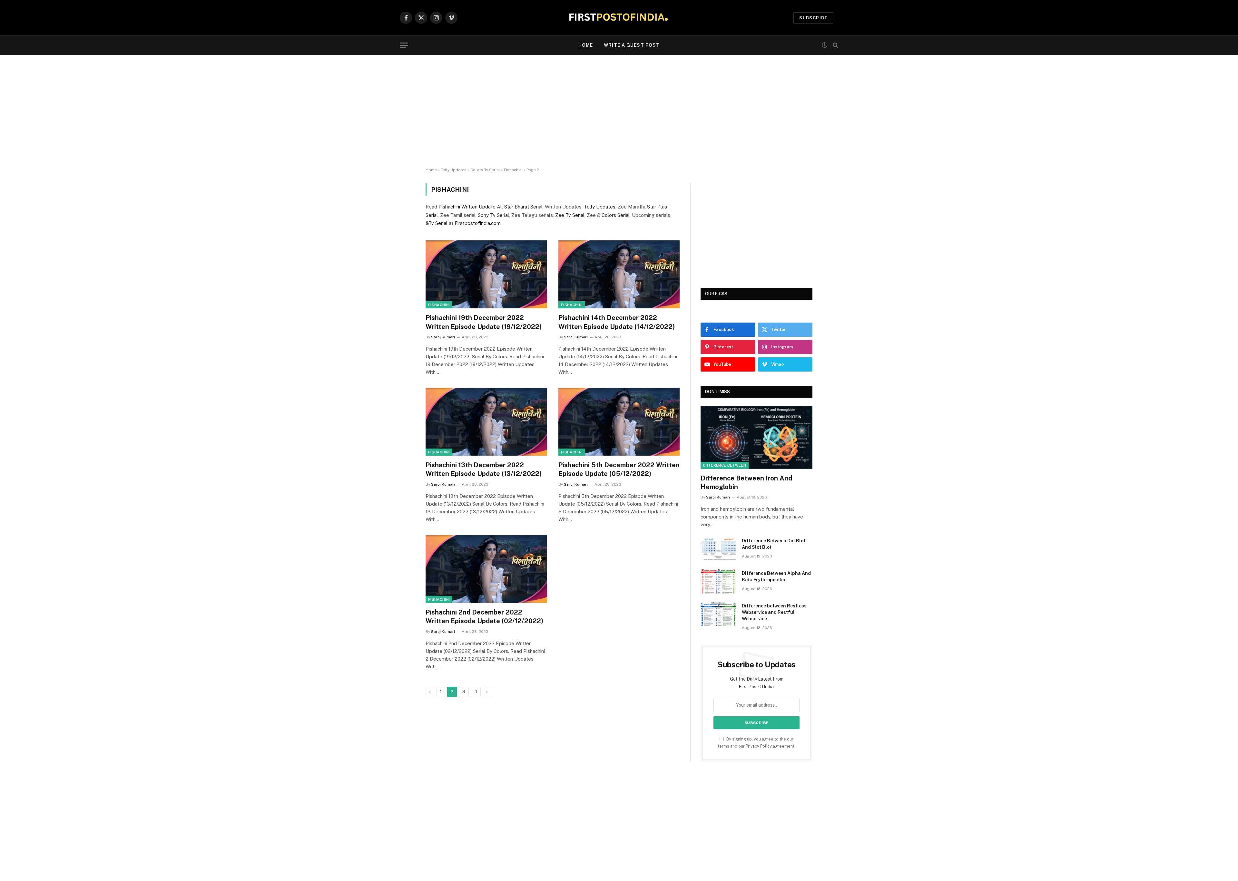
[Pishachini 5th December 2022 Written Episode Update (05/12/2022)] (619, 422)
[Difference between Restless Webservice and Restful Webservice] (718, 614)
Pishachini (513, 170)
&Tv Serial (436, 223)
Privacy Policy (759, 746)
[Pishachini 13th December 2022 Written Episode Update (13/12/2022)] (486, 422)
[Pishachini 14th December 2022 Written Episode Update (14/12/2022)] (619, 274)
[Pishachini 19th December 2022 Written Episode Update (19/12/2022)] (486, 274)
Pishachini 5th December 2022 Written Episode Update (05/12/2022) (619, 469)
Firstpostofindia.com (478, 223)
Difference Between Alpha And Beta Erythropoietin (776, 576)
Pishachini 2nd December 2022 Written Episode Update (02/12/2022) (484, 616)
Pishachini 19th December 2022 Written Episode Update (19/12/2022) (484, 322)
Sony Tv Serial (493, 215)
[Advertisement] (619, 111)
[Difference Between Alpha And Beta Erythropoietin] (718, 581)
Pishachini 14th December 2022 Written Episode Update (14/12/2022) (616, 322)
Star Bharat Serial (523, 206)
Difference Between (724, 465)
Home (585, 45)
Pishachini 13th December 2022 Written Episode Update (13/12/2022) (484, 469)
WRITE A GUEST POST (632, 45)
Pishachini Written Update (467, 206)
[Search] (834, 45)
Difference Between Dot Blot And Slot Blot (773, 544)
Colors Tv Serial (485, 170)
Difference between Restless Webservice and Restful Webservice (774, 612)
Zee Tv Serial (570, 215)
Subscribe (813, 17)
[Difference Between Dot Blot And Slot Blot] (718, 549)
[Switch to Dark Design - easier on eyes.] (824, 45)
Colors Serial (616, 215)
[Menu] (404, 45)
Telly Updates (454, 170)
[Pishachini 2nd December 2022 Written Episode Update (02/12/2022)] (486, 569)
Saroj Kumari (443, 337)
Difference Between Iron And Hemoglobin (746, 482)
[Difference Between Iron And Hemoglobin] (756, 437)
